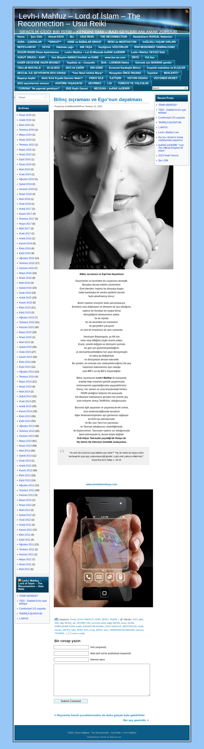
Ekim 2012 (25, 475)
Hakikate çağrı (65, 47)
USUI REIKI (87, 36)
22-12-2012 (53, 67)
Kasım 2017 (25, 213)
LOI (109, 83)
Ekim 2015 (25, 307)
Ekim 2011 (24, 534)
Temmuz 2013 (26, 431)
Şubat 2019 (25, 184)
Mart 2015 (24, 342)
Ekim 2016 (25, 248)
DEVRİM (81, 623)
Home (21, 36)
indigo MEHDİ (113, 623)
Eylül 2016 (25, 253)
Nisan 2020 (25, 164)
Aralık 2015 (25, 297)
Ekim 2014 (25, 362)
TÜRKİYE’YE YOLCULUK (133, 83)
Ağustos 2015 (26, 317)
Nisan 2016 (25, 278)
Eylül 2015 (25, 312)
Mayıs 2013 (25, 441)
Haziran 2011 (26, 554)
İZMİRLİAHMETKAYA (65, 626)
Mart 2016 (24, 283)
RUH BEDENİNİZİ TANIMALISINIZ (154, 47)
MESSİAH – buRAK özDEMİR (112, 88)
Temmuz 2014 (26, 376)
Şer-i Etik (36, 36)
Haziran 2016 (26, 268)
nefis (73, 630)
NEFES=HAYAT (26, 47)
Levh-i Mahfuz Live (168, 132)
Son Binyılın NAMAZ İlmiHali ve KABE (75, 57)
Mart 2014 (24, 391)
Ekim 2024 (25, 125)
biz (74, 623)
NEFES (66, 630)
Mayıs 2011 (25, 559)
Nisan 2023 (25, 139)
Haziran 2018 (26, 189)
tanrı (106, 630)
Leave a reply (78, 633)
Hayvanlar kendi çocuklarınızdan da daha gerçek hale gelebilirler (101, 715)
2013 (135, 619)
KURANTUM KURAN (93, 626)
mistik (140, 626)
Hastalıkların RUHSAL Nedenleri (152, 36)
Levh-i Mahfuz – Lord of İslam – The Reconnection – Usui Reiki (79, 20)
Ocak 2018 (25, 203)
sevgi (92, 630)
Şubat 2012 (25, 515)
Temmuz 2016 (26, 263)
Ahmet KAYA (56, 36)
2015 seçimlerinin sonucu (33, 83)
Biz (72, 36)
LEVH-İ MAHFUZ (85, 619)
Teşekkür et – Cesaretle (81, 62)
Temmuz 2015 (26, 322)
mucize (58, 630)
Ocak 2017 (25, 233)
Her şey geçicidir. (134, 720)
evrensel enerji (98, 623)
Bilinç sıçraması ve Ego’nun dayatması (98, 99)
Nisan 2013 (25, 445)
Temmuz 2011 (26, 549)
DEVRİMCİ (94, 83)
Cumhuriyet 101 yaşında (32, 608)
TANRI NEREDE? (28, 596)
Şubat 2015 (25, 347)
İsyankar (152, 72)
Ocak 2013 (25, 460)
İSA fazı (150, 57)
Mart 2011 (24, 569)
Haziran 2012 (26, 495)
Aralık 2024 (25, 120)
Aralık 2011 (25, 524)
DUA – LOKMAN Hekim (115, 62)
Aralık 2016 (25, 238)
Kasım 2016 (25, 243)
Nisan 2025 (25, 115)
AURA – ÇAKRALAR (29, 41)
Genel (73, 619)
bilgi (62, 623)
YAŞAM (113, 619)
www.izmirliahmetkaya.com (101, 484)
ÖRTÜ (135, 57)
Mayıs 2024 (25, 134)
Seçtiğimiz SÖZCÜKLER (113, 47)
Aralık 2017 (25, 208)
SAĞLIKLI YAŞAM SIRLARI (159, 41)
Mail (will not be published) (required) (110, 653)
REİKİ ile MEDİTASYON (122, 41)
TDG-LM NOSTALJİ (29, 67)
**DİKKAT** (54, 41)
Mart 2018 (24, 199)
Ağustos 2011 (26, 544)
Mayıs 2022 (25, 149)
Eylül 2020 (25, 159)
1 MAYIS (23, 618)
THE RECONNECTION (113, 36)
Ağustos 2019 (26, 179)
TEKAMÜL (60, 633)
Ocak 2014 (25, 401)
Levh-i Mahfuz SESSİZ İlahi (148, 52)
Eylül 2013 (25, 421)
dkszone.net (115, 737)
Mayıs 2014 (25, 381)
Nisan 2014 (25, 386)
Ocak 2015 (25, 352)
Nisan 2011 (25, 564)
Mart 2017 (24, 228)
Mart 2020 (24, 169)
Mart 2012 (24, 510)
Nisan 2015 (25, 337)
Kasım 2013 (25, 411)
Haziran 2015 (26, 327)
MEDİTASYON (130, 626)
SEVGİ (46, 47)
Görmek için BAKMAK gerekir (153, 62)
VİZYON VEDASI (137, 78)
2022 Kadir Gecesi (77, 88)
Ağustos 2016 (26, 258)
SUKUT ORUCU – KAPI (31, 57)
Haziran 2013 (26, 436)
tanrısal (139, 630)
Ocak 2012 (25, 519)
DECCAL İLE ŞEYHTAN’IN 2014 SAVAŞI (41, 72)
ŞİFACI (105, 619)
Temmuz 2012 (26, 490)
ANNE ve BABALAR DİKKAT (84, 41)
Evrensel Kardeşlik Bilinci (125, 67)
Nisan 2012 (25, 505)
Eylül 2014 (25, 367)
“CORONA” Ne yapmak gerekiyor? (38, 88)
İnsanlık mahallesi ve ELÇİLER (166, 67)
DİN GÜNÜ (96, 67)
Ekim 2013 (25, 416)
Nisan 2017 (25, 223)
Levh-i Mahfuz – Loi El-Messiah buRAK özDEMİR (95, 52)
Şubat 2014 (25, 396)
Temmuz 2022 (26, 144)
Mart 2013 (24, 450)
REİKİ (98, 619)
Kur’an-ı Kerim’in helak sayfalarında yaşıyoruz (170, 139)
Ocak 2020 (25, 174)
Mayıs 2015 (25, 332)
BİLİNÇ (68, 623)
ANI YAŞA (86, 47)
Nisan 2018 (25, 194)
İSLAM (131, 623)
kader (79, 626)
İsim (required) (98, 647)
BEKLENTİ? (171, 72)
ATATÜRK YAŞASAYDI (68, 83)
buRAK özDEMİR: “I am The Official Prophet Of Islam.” (171, 148)
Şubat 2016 (25, 287)
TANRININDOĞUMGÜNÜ (122, 630)
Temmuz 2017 (26, 218)
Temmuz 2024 (26, 129)
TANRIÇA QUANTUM (30, 613)
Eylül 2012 (25, 480)
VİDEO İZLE (96, 78)
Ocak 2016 (25, 292)
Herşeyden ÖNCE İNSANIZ (125, 72)
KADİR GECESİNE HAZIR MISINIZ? (38, 62)
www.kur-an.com (115, 57)
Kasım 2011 (25, 529)
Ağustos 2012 (26, 485)
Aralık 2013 (25, 406)
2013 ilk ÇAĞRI (75, 67)
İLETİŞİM (115, 78)
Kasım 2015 (25, 302)
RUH (86, 630)
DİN (88, 623)
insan (123, 623)
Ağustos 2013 (26, 426)
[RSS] (187, 11)
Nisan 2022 (25, 154)
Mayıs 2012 (25, 500)
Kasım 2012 (25, 470)
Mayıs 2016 (25, 273)
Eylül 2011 (24, 539)
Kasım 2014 (25, 357)
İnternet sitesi (97, 659)
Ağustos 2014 (26, 371)
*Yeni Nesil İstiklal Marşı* (87, 72)
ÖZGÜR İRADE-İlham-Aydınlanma (38, 52)
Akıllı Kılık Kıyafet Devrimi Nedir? (62, 78)
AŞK (57, 623)
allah (141, 619)
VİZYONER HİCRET (166, 78)
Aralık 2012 (25, 465)
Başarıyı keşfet (26, 78)
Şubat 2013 (25, 455)
